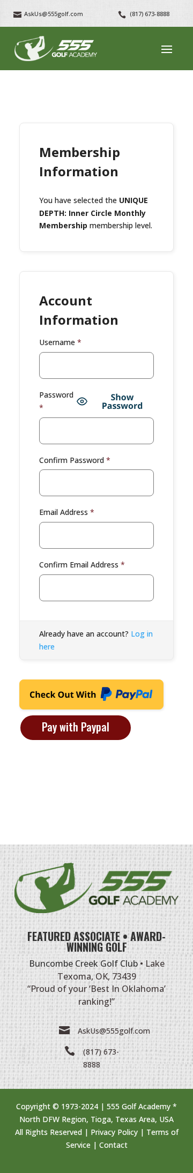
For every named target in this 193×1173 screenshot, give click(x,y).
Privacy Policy (114, 1132)
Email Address (66, 512)
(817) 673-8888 (149, 14)
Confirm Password (74, 460)
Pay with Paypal (75, 727)
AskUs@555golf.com (114, 1031)
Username (60, 342)
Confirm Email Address (82, 564)
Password (56, 401)
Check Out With (74, 698)
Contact (113, 1145)
